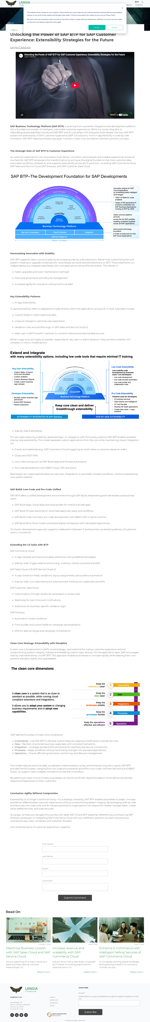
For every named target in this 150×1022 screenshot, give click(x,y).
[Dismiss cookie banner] (122, 8)
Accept (96, 27)
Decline (114, 27)
